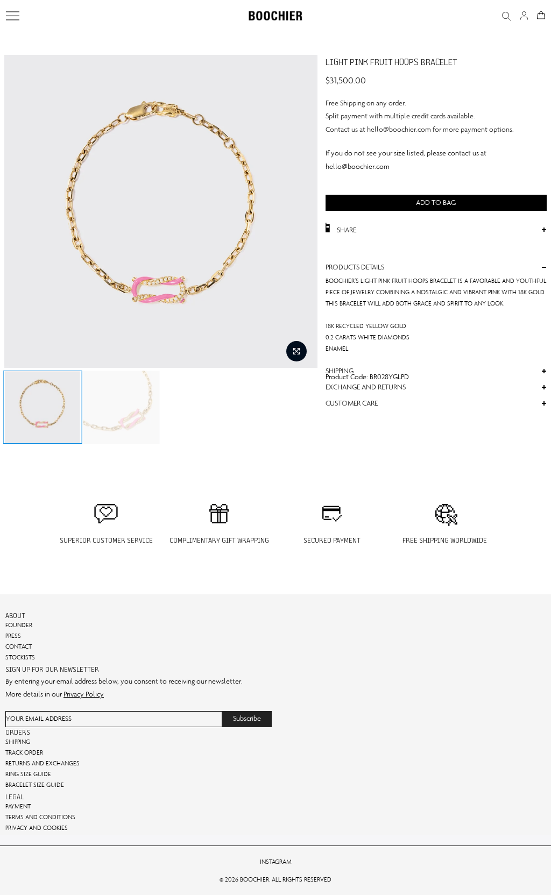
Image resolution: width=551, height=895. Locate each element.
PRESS (13, 636)
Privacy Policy (83, 694)
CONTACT (18, 646)
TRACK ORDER (24, 752)
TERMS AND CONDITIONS (40, 817)
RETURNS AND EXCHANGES (42, 763)
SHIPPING (17, 741)
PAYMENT (18, 806)
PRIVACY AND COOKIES (36, 828)
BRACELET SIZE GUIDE (34, 785)
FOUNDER (18, 625)
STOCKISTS (20, 657)
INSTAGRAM (276, 861)
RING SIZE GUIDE (28, 774)
